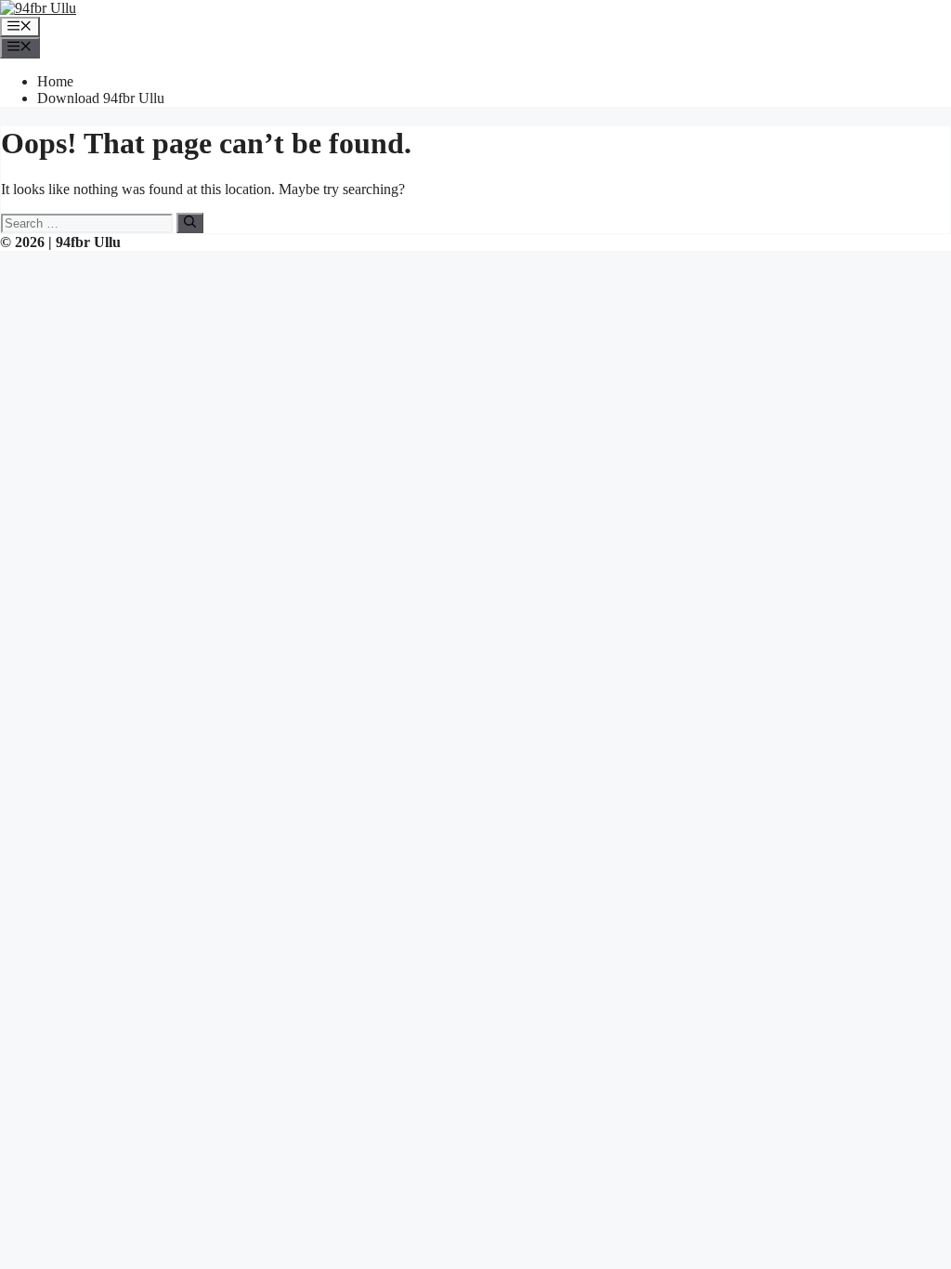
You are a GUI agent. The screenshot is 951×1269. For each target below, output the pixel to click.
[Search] (189, 223)
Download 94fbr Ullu (100, 98)
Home (55, 81)
